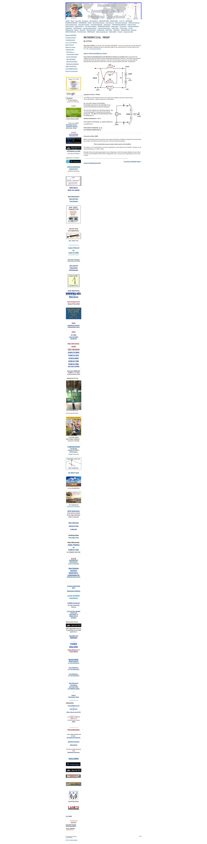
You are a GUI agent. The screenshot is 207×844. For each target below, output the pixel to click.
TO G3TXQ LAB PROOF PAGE (132, 161)
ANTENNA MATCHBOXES (73, 737)
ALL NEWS (69, 816)
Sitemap (74, 836)
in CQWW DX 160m (73, 688)
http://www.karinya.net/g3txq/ (95, 48)
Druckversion (70, 836)
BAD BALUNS (73, 709)
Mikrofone (73, 297)
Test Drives (73, 685)
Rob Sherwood (73, 683)
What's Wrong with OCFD (74, 712)
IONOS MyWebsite (73, 840)
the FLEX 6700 (73, 687)
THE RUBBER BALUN (73, 705)
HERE (73, 721)
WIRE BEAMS (73, 745)
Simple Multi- (73, 659)
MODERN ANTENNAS (73, 741)
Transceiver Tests (73, 697)
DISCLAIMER (74, 758)
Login (140, 836)
